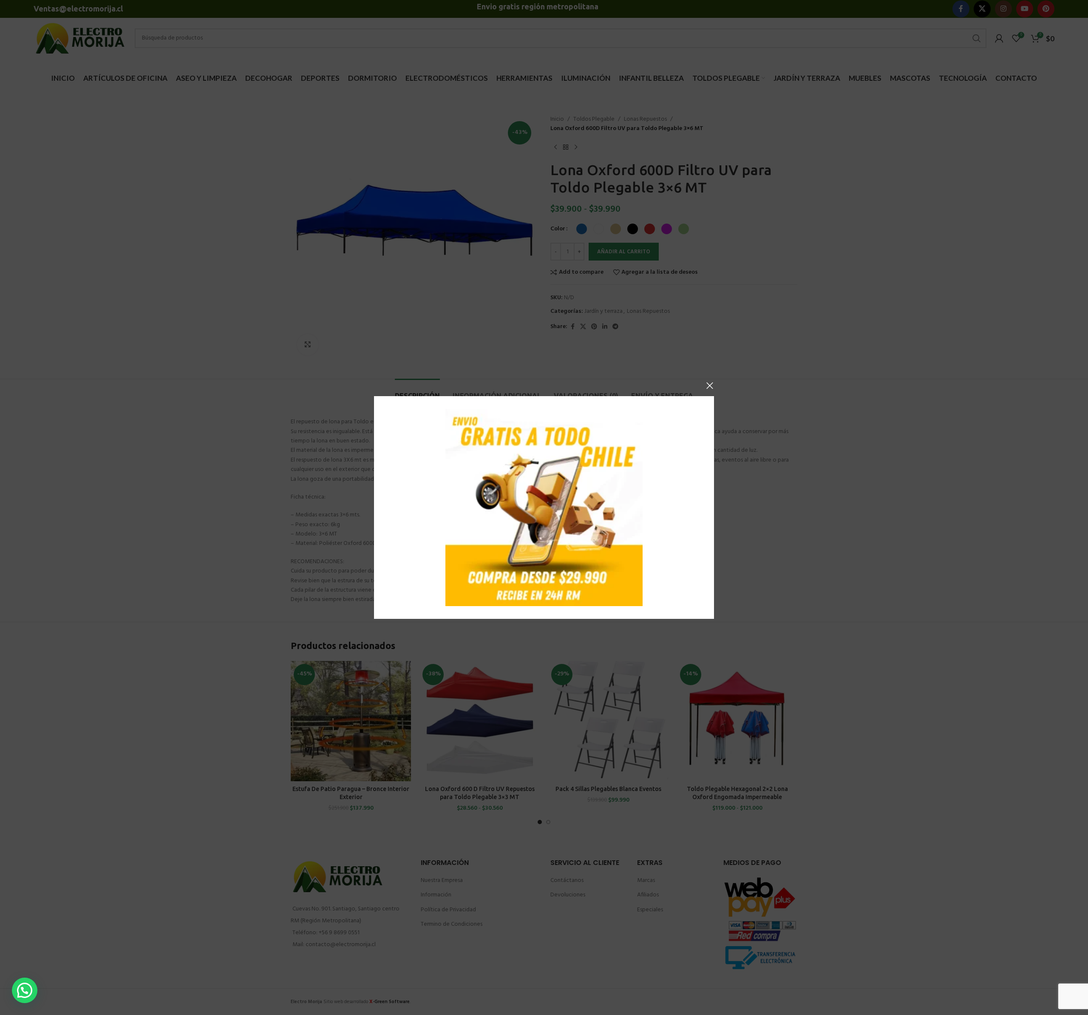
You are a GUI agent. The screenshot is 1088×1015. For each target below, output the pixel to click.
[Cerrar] (709, 385)
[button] (24, 990)
